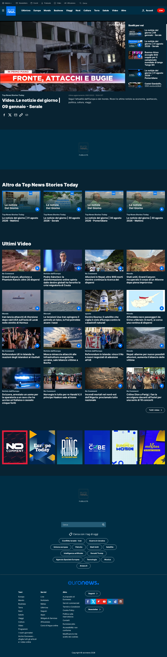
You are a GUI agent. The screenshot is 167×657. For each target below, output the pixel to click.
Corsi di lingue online (49, 625)
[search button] (80, 3)
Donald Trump (97, 553)
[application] (62, 56)
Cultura (87, 10)
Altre (65, 592)
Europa (37, 10)
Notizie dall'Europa (52, 273)
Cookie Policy (68, 610)
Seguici (44, 611)
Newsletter (93, 609)
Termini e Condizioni (71, 606)
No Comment (8, 273)
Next (78, 10)
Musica (107, 559)
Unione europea (61, 547)
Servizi (43, 592)
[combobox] (93, 3)
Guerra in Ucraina (97, 541)
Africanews (45, 622)
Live (161, 10)
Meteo (43, 604)
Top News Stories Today (13, 214)
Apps (43, 615)
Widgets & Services (49, 618)
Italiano (7, 3)
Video (115, 10)
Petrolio (78, 547)
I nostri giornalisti (25, 633)
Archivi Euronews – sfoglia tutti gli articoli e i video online (27, 639)
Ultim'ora (25, 10)
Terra (96, 10)
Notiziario (45, 600)
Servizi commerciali (71, 603)
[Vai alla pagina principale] (11, 11)
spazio (88, 313)
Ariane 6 (83, 566)
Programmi (23, 629)
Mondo (47, 10)
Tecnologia (92, 559)
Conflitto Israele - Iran (72, 541)
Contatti (66, 620)
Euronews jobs (69, 624)
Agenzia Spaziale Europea (67, 559)
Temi (20, 592)
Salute (106, 10)
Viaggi (69, 10)
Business (58, 10)
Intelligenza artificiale (73, 553)
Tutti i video (154, 410)
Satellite (109, 547)
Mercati (47, 313)
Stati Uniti (94, 547)
